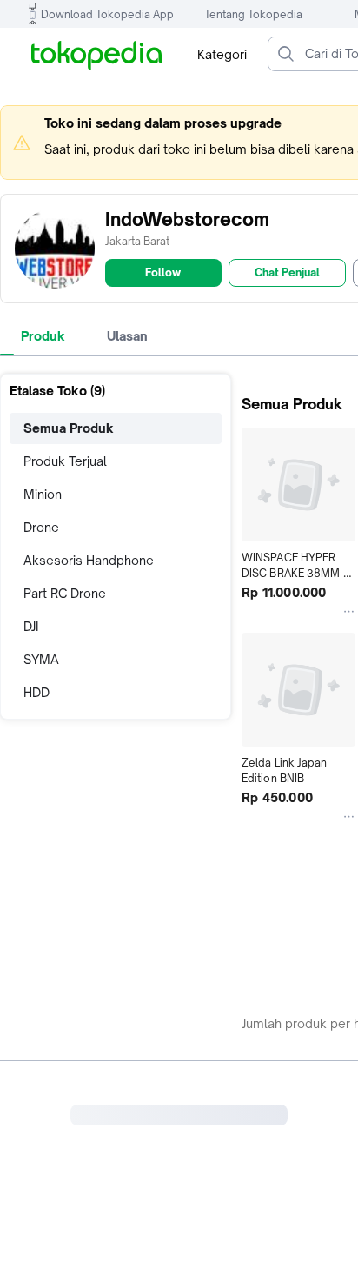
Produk (43, 336)
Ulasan (127, 336)
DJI (31, 626)
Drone (41, 527)
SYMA (41, 659)
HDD (36, 692)
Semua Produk (68, 428)
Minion (42, 494)
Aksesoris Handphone (88, 560)
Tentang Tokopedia (253, 14)
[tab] (43, 336)
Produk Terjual (65, 461)
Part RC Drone (64, 593)
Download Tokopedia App (107, 14)
